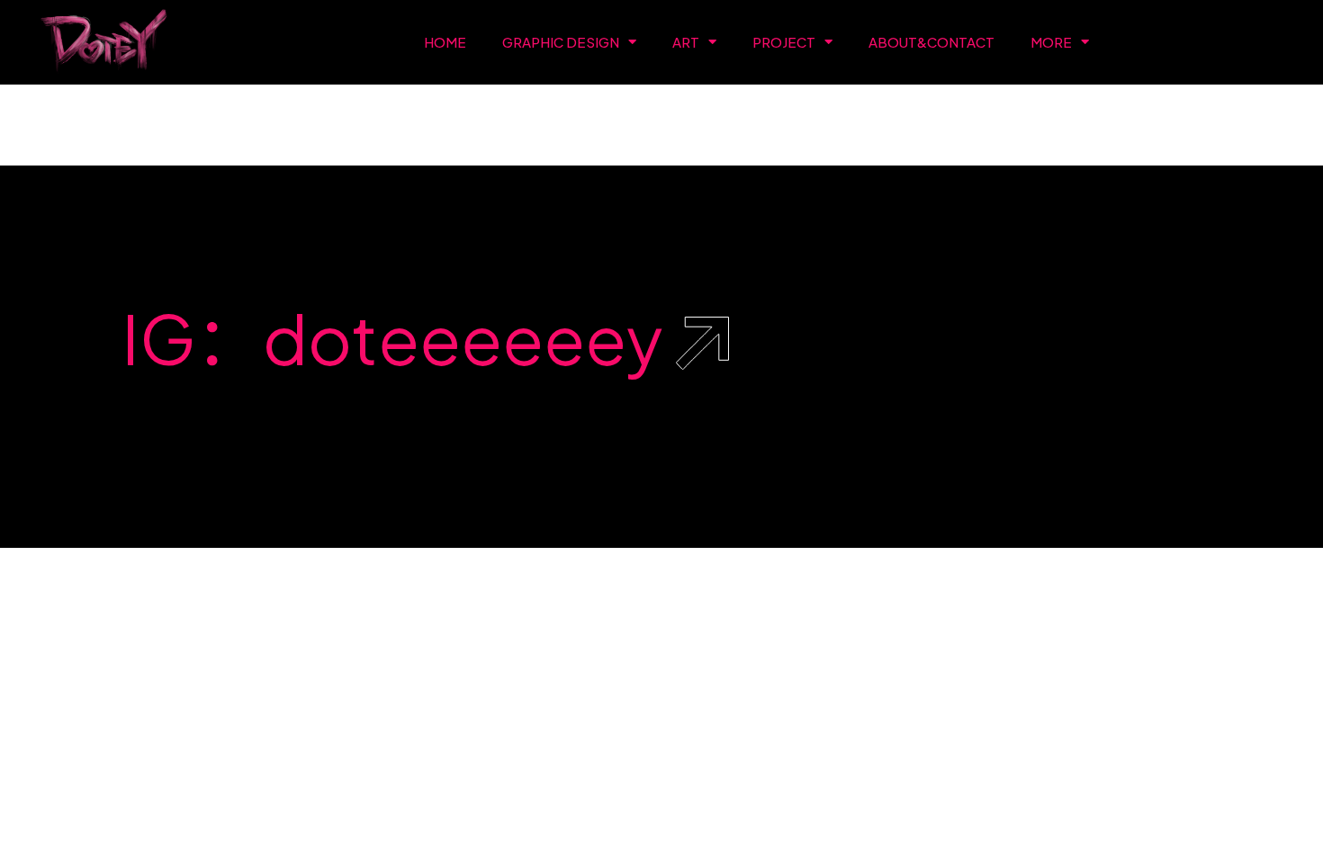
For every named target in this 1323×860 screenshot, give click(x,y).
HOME (445, 41)
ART (685, 41)
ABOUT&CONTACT (931, 41)
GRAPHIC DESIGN (560, 41)
